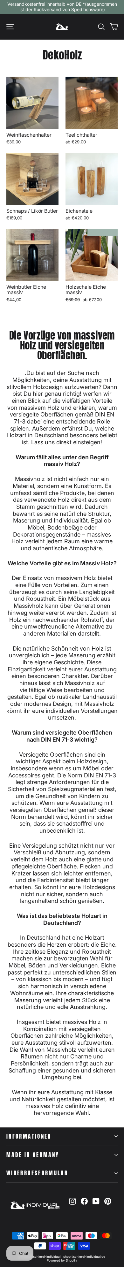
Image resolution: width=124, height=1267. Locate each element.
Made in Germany (32, 1155)
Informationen (29, 1136)
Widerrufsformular (37, 1173)
